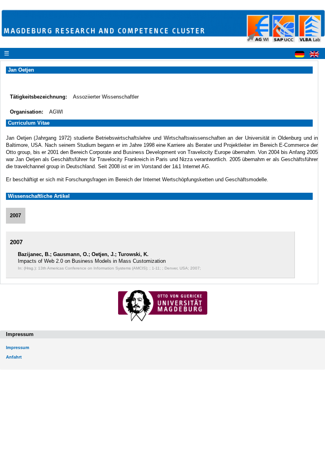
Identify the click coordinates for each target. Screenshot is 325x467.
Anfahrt (14, 357)
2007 (15, 215)
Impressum (17, 347)
